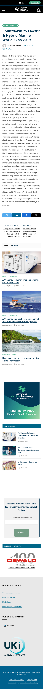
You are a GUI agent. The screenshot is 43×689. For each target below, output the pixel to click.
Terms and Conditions (16, 680)
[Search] (39, 9)
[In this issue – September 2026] (9, 465)
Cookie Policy (12, 683)
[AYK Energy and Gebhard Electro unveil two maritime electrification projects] (21, 301)
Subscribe (35, 3)
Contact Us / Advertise (11, 593)
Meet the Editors (8, 597)
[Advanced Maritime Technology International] (21, 10)
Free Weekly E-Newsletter (12, 607)
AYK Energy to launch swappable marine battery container (21, 281)
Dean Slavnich (15, 46)
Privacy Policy (32, 680)
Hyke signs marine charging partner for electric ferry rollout (20, 359)
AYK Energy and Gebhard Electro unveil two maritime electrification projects (20, 320)
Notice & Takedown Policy (29, 683)
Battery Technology (10, 25)
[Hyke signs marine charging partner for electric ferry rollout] (21, 341)
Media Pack (6, 602)
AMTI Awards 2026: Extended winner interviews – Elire (29, 450)
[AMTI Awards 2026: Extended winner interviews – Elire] (9, 450)
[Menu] (3, 9)
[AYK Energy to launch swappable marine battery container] (21, 262)
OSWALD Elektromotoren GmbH (21, 568)
